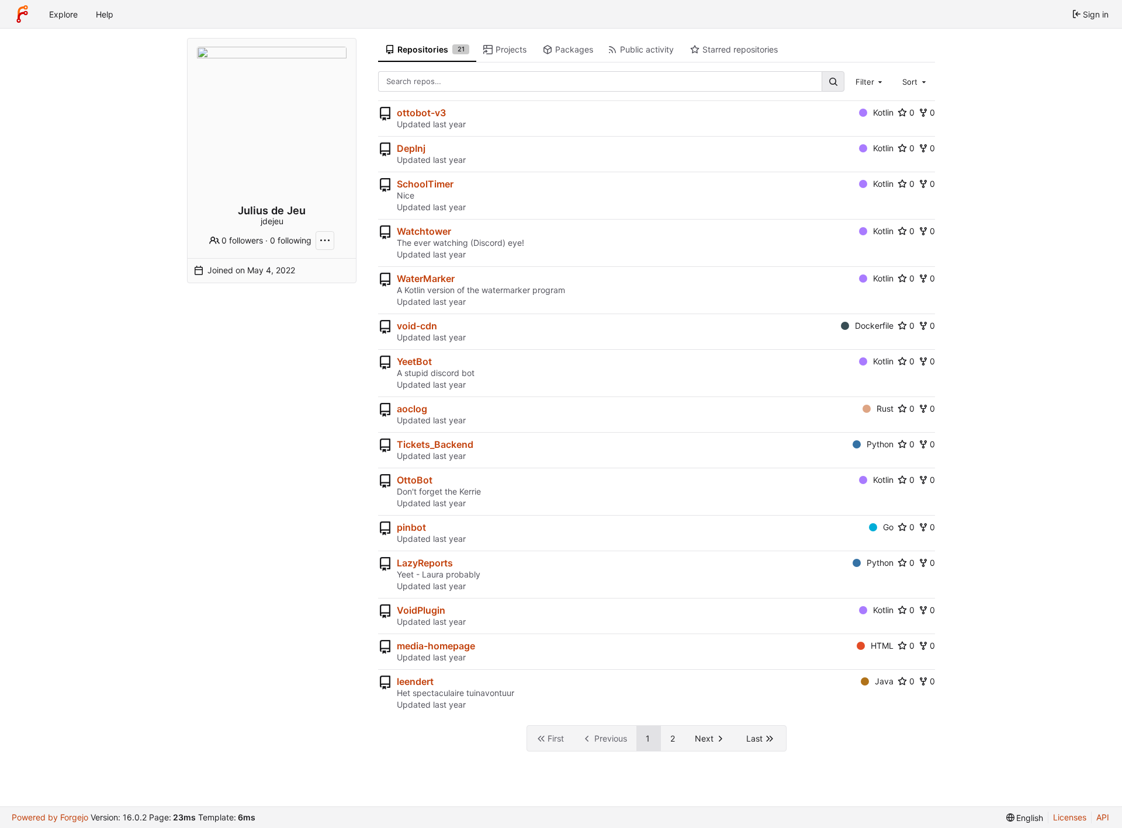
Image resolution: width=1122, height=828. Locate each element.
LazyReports (425, 563)
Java (884, 681)
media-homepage (436, 646)
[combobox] (870, 81)
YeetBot (414, 361)
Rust (885, 408)
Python (880, 444)
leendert (415, 681)
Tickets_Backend (435, 444)
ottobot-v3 (421, 113)
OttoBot (414, 480)
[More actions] (325, 240)
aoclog (412, 409)
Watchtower (424, 231)
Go (888, 527)
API (1102, 817)
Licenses (1069, 817)
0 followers (242, 240)
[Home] (22, 14)
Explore (63, 14)
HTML (882, 645)
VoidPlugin (421, 610)
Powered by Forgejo (50, 817)
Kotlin (883, 112)
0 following (290, 240)
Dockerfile (874, 325)
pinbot (411, 527)
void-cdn (417, 326)
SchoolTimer (425, 184)
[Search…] (833, 81)
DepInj (411, 148)
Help (104, 14)
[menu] (1025, 818)
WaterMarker (426, 278)
